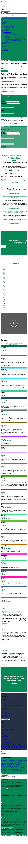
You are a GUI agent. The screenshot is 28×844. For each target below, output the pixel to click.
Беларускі (9, 764)
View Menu (11, 71)
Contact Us (6, 50)
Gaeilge (17, 762)
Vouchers (6, 42)
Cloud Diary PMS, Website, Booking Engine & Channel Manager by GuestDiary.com (13, 746)
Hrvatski (25, 764)
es (4, 6)
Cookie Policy (4, 749)
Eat (4, 23)
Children (3, 110)
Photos (5, 43)
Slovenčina (23, 771)
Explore (5, 30)
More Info (4, 624)
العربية (10, 762)
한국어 (25, 768)
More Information (14, 193)
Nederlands (4, 768)
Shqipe (11, 771)
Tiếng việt (12, 769)
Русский (17, 769)
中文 (2, 772)
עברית (11, 766)
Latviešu (3, 763)
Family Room (9, 29)
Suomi (13, 762)
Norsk (20, 766)
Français (5, 715)
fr (3, 8)
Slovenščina (17, 771)
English (5, 712)
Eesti (7, 762)
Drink (4, 25)
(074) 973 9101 (5, 1)
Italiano (5, 716)
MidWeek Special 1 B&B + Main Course (16, 37)
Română (22, 769)
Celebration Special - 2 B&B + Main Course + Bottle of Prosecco (15, 39)
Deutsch (5, 711)
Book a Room (4, 71)
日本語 (21, 768)
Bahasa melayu (16, 763)
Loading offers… (10, 33)
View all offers (5, 179)
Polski (8, 769)
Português (3, 769)
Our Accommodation (9, 26)
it (3, 9)
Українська (16, 768)
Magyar (20, 764)
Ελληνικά (3, 762)
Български (3, 764)
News (5, 48)
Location (5, 49)
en (4, 5)
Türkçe (9, 768)
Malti (21, 763)
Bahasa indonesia (5, 766)
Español (5, 714)
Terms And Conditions (15, 749)
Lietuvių (22, 762)
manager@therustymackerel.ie (15, 705)
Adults (2, 104)
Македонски (8, 763)
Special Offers (7, 32)
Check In (3, 101)
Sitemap (24, 747)
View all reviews (13, 344)
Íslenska (16, 766)
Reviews (5, 45)
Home (5, 22)
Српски (7, 771)
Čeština (14, 764)
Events (5, 46)
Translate (12, 776)
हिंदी (17, 764)
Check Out (3, 103)
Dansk (25, 760)
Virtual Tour (3, 247)
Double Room (10, 27)
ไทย (12, 768)
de (4, 4)
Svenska (3, 771)
